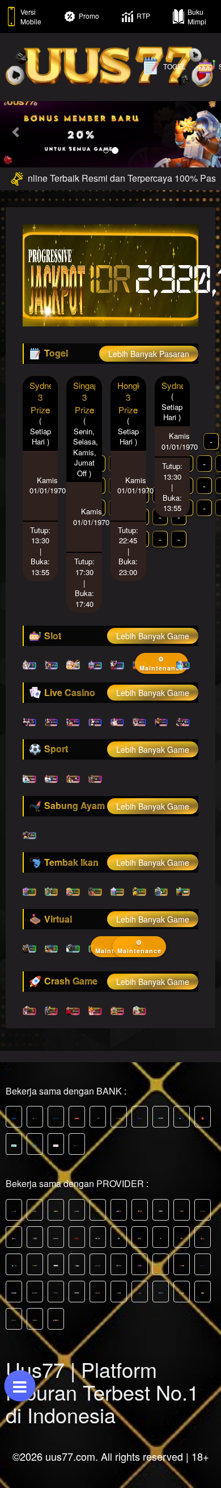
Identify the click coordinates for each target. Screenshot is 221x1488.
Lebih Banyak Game (152, 636)
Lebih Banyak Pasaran (148, 353)
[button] (16, 132)
